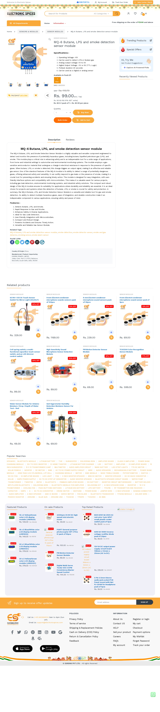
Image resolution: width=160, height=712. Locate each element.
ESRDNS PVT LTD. (73, 663)
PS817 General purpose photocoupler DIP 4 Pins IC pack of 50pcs (67, 532)
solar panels (14, 470)
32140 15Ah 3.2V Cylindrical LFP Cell (35, 473)
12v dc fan (13, 476)
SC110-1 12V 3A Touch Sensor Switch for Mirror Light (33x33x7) (24, 299)
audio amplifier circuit (80, 467)
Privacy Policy (76, 619)
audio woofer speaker (81, 479)
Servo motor (67, 494)
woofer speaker (113, 476)
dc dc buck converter (135, 476)
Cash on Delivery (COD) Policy (84, 632)
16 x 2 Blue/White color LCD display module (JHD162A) (29, 532)
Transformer (14, 482)
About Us (117, 619)
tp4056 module (124, 494)
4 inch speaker (34, 494)
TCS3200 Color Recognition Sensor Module (132, 350)
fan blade (82, 494)
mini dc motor (95, 476)
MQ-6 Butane (15, 232)
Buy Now (85, 112)
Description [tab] (54, 139)
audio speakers (103, 470)
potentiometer (130, 473)
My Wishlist (138, 636)
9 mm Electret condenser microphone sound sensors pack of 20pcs (97, 300)
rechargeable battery (125, 470)
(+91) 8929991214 (41, 617)
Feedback (74, 641)
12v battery (92, 482)
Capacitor (12, 491)
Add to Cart (85, 120)
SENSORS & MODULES (28, 32)
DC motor (40, 470)
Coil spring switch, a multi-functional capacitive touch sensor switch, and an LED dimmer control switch (25, 352)
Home (47, 23)
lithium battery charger (82, 464)
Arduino (31, 497)
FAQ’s (115, 641)
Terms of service (77, 623)
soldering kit (94, 485)
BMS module (91, 473)
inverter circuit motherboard (116, 482)
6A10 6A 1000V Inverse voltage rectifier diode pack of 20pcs (104, 534)
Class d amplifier (126, 461)
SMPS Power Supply (26, 479)
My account (119, 645)
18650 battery (101, 467)
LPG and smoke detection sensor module (39, 232)
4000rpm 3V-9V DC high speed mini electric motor (67, 517)
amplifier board (106, 461)
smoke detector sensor (82, 232)
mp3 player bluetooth (19, 485)
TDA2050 (91, 497)
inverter (132, 485)
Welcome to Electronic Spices (19, 2)
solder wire (141, 494)
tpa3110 (81, 497)
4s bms (102, 497)
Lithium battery (47, 461)
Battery (108, 464)
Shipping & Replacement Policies (85, 628)
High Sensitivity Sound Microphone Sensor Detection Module (59, 351)
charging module (63, 473)
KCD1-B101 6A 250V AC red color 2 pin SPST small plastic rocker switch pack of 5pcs (103, 518)
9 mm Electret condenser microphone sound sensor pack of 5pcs (135, 300)
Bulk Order (62, 120)
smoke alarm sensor (40, 235)
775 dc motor (137, 467)
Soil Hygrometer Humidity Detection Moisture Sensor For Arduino (59, 406)
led (99, 464)
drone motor (63, 491)
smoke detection (65, 232)
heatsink (77, 491)
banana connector (142, 491)
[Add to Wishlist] (36, 95)
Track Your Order (121, 2)
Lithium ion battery (74, 488)
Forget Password (141, 641)
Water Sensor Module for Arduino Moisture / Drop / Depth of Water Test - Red (24, 406)
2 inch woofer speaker (73, 476)
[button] (103, 13)
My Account (102, 2)
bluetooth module (26, 461)
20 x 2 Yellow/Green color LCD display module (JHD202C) (28, 561)
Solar (11, 479)
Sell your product (122, 632)
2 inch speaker (123, 491)
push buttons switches (50, 488)
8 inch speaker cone (114, 485)
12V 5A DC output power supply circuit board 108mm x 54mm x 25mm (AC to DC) (104, 549)
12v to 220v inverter (37, 464)
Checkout (137, 628)
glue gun (43, 497)
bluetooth (50, 482)
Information (59, 23)
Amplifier (120, 464)
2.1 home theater (58, 464)
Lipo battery (94, 488)
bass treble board (110, 473)
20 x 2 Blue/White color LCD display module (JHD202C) (29, 546)
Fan (57, 476)
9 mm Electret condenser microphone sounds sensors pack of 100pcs (61, 300)
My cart (136, 623)
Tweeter (28, 482)
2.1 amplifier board (138, 464)
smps (23, 491)
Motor (79, 473)
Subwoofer (71, 461)
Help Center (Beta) (144, 2)
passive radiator (16, 497)
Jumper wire (106, 491)
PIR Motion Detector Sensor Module (95, 350)
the (60, 461)
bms (50, 470)
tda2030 (70, 497)
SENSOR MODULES (55, 32)
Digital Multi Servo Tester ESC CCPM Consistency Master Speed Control (65, 568)
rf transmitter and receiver (128, 488)
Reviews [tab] (70, 139)
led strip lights (120, 467)
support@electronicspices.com (50, 622)
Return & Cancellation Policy (83, 636)
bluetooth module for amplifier (68, 485)
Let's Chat (23, 95)
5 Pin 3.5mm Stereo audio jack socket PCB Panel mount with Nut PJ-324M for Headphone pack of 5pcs (104, 582)
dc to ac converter (43, 491)
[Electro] (21, 13)
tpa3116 (107, 488)
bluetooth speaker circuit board (111, 479)
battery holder (142, 482)
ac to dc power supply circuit (70, 470)
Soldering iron (87, 461)
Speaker (11, 461)
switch (144, 473)
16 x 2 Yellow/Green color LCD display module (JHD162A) (27, 517)
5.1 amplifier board (30, 476)
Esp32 (39, 482)
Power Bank (91, 491)
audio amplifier (16, 494)
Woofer (28, 470)
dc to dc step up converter (52, 479)
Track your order (141, 645)
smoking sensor (24, 235)
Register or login (141, 619)
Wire (90, 470)
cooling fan (29, 488)
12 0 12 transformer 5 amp (38, 467)
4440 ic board (51, 494)
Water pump (137, 479)
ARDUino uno (56, 497)
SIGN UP (144, 602)
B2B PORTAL (84, 2)
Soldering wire (40, 485)
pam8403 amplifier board (72, 482)
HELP (115, 628)
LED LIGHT (47, 476)
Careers (117, 636)
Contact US (119, 623)
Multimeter (60, 467)
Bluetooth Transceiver (102, 494)
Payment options (141, 632)
